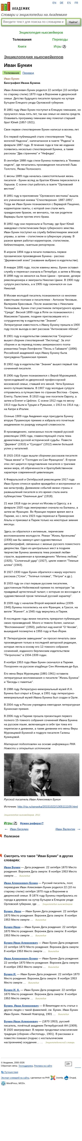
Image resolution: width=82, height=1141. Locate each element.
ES (69, 3)
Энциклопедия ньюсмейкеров (41, 32)
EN (54, 3)
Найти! (73, 22)
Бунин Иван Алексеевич (21, 942)
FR (76, 3)
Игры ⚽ (60, 46)
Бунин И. (10, 974)
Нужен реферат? (32, 823)
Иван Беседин (19, 829)
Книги (22, 46)
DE (61, 3)
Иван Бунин (12, 867)
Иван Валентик (65, 829)
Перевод (28, 72)
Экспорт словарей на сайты (15, 1077)
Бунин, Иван (12, 911)
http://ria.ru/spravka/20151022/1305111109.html (48, 806)
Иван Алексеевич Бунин (21, 883)
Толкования (22, 39)
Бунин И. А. (12, 989)
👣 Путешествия (9, 1072)
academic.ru (15, 6)
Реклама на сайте (43, 1066)
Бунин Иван (12, 927)
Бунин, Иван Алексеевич (21, 1005)
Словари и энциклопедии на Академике (34, 15)
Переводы (60, 39)
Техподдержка (26, 1066)
